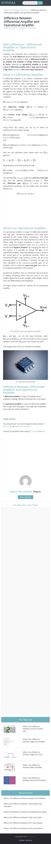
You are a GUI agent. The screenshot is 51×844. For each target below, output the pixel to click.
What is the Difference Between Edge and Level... (33, 753)
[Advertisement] (25, 37)
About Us (29, 840)
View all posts (25, 497)
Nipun (23, 28)
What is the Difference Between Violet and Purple (23, 817)
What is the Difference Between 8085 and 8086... (33, 766)
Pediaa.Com (31, 836)
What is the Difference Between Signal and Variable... (34, 740)
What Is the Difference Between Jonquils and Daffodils (24, 798)
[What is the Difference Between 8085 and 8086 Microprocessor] (13, 767)
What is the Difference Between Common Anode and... (33, 728)
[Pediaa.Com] (8, 2)
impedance (16, 69)
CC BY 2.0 (33, 431)
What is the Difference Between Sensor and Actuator (34, 779)
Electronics (25, 10)
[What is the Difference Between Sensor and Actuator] (13, 780)
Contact (21, 840)
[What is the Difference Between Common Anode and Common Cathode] (13, 729)
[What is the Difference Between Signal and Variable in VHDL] (13, 742)
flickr (43, 431)
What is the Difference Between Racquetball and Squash (25, 812)
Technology (14, 10)
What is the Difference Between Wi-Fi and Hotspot (23, 823)
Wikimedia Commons (23, 426)
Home (6, 10)
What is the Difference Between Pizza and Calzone (23, 828)
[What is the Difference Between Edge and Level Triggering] (13, 754)
